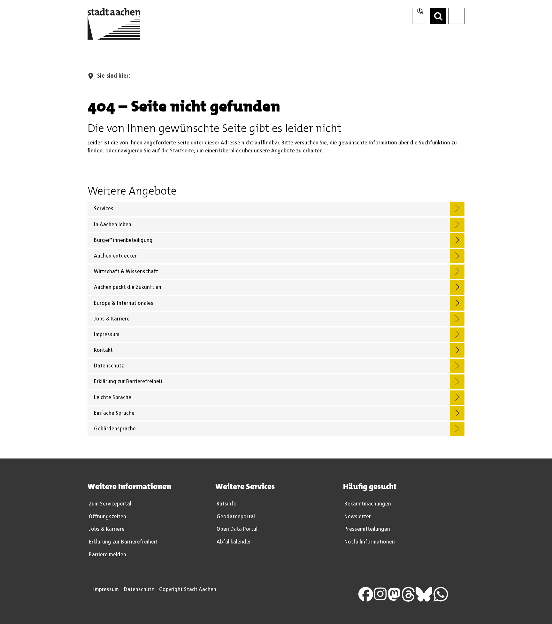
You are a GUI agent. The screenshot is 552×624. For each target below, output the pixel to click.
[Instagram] (384, 594)
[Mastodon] (398, 594)
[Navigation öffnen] (456, 16)
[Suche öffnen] (438, 16)
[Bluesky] (427, 594)
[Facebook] (369, 594)
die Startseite (177, 151)
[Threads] (412, 594)
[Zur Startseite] (114, 25)
